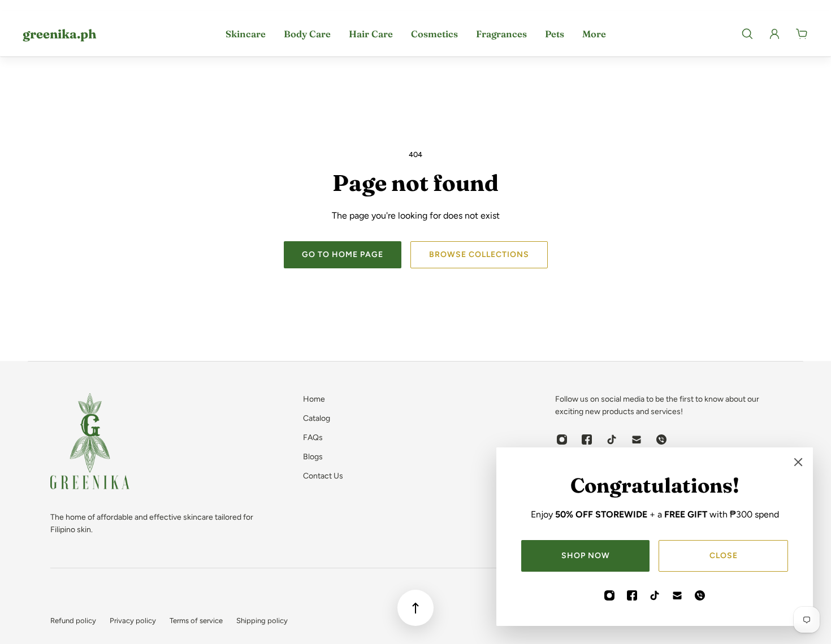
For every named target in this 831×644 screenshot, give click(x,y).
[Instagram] (609, 595)
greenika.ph (59, 34)
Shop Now (585, 555)
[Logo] (89, 443)
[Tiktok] (654, 595)
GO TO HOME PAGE (342, 254)
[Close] (798, 462)
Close (723, 555)
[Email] (677, 595)
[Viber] (700, 595)
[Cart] (801, 33)
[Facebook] (632, 595)
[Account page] (774, 33)
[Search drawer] (747, 33)
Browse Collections (479, 254)
